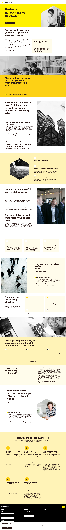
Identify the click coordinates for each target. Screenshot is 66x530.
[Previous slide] (58, 236)
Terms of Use (46, 513)
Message (2, 520)
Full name (3, 511)
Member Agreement (47, 511)
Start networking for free (10, 22)
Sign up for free (8, 254)
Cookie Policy (51, 525)
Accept (7, 527)
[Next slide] (61, 236)
